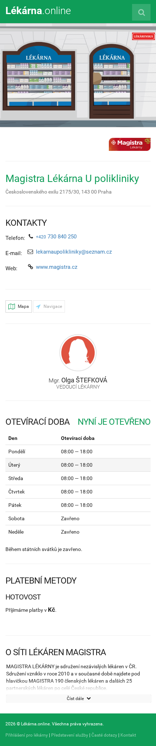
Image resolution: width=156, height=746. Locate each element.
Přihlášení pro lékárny (26, 735)
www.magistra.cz (56, 267)
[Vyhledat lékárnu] (141, 12)
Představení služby (69, 735)
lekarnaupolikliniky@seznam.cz (74, 252)
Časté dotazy (104, 735)
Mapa (23, 306)
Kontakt (128, 735)
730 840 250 (56, 236)
